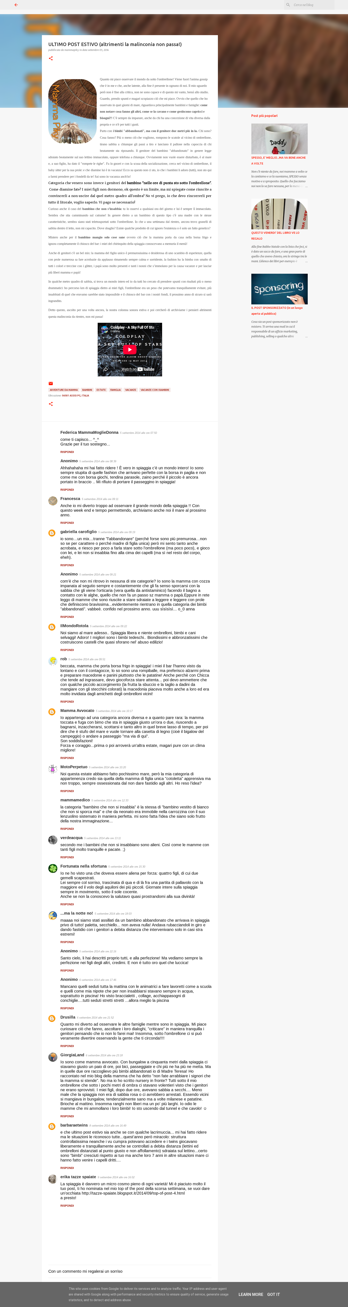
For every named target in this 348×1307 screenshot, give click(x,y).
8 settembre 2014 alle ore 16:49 (107, 1125)
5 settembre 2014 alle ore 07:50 (138, 432)
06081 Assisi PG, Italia (75, 395)
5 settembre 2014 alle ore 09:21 (97, 574)
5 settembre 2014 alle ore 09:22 (108, 626)
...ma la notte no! (76, 913)
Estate (101, 390)
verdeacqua (71, 837)
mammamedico (75, 800)
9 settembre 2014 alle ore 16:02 (116, 1177)
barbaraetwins (74, 1125)
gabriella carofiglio (78, 531)
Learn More (251, 1294)
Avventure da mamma (64, 390)
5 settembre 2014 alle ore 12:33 (109, 800)
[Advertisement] (238, 174)
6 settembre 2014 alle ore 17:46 (97, 979)
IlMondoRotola (74, 626)
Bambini (87, 390)
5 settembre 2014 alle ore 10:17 (114, 711)
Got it (273, 1294)
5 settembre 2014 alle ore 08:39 (97, 461)
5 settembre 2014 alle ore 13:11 (102, 838)
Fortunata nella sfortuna (83, 866)
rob (63, 659)
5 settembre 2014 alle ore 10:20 (107, 767)
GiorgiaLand (72, 1055)
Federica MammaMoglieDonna (89, 432)
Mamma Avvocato (77, 710)
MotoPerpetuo (73, 767)
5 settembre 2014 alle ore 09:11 (100, 499)
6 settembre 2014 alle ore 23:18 (104, 1055)
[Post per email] (50, 385)
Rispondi (67, 452)
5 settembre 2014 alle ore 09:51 (86, 659)
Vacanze (130, 390)
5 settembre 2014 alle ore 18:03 (113, 913)
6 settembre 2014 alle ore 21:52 (95, 1017)
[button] (50, 58)
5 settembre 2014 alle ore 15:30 (126, 866)
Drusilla (67, 1017)
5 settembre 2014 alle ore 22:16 (97, 951)
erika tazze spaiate (78, 1177)
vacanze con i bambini (155, 390)
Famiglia (115, 390)
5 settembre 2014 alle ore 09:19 (116, 532)
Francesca (70, 498)
